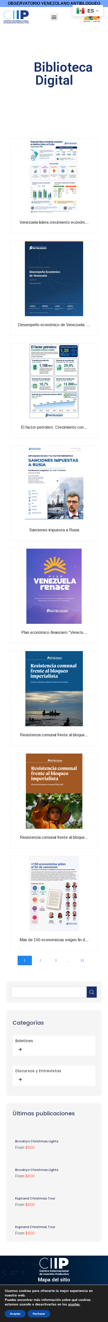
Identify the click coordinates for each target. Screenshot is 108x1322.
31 (82, 960)
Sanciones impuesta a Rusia (73, 536)
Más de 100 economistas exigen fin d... (65, 948)
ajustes (74, 1304)
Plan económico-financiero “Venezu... (65, 639)
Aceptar (15, 1314)
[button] (54, 17)
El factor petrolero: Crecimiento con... (64, 433)
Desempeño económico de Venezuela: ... (64, 333)
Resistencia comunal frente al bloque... (65, 743)
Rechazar (39, 1314)
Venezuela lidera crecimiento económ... (65, 230)
